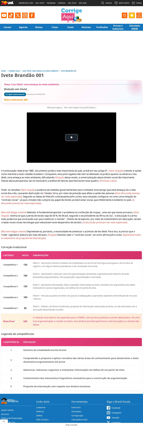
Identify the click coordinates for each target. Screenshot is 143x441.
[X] (18, 15)
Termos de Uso (8, 422)
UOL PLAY (72, 3)
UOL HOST (40, 3)
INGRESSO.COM (26, 3)
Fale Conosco (42, 419)
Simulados (76, 411)
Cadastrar (41, 407)
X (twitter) (116, 422)
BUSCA (109, 3)
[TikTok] (11, 15)
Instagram (116, 412)
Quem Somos (7, 410)
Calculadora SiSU (79, 419)
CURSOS (61, 3)
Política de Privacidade (11, 418)
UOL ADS (83, 3)
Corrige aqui (77, 415)
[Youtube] (4, 15)
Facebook (116, 407)
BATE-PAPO (124, 3)
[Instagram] (25, 15)
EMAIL (139, 3)
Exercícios (76, 407)
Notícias (40, 411)
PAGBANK (51, 3)
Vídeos (39, 415)
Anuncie (5, 414)
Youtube (115, 417)
